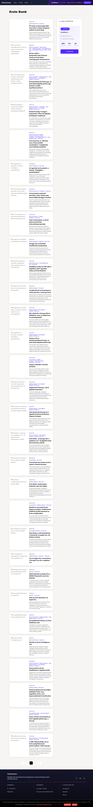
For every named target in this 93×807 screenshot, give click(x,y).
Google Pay (41, 241)
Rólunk (26, 2)
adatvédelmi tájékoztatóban (44, 804)
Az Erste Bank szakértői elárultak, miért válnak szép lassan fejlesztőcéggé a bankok (40, 195)
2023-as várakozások (34, 47)
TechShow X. (12, 788)
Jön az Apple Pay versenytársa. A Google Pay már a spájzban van (40, 560)
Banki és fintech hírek (33, 23)
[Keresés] (31, 2)
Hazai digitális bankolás (37, 49)
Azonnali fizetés (32, 359)
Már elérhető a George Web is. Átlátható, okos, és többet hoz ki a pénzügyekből (40, 315)
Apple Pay (31, 571)
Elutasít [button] (74, 804)
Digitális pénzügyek (36, 48)
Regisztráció (70, 51)
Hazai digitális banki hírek (41, 137)
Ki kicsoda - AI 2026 (41, 788)
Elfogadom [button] (67, 804)
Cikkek (15, 2)
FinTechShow (42, 106)
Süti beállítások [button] (58, 804)
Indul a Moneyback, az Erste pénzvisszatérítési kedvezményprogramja (39, 222)
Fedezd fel (87, 2)
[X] (84, 778)
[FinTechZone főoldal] (6, 2)
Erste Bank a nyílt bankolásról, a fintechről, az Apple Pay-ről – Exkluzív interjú (40, 535)
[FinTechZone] (30, 774)
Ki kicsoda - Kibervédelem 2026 (44, 791)
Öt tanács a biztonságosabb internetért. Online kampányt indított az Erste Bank (39, 28)
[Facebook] (76, 778)
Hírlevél (64, 795)
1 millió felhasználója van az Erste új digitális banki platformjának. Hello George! (39, 744)
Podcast (21, 2)
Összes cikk (41, 23)
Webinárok (10, 791)
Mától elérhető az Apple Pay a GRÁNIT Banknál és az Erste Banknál (39, 576)
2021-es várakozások (33, 435)
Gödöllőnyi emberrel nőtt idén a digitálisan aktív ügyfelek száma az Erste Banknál (40, 269)
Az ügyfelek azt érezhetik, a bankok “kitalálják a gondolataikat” (39, 170)
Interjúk (45, 49)
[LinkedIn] (80, 778)
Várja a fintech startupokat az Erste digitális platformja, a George (39, 719)
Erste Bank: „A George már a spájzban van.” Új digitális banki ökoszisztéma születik (40, 441)
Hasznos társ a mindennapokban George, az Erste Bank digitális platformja (40, 340)
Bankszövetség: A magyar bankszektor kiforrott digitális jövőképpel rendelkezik (39, 114)
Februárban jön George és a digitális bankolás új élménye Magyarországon (39, 414)
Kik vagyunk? (65, 788)
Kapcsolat (65, 791)
